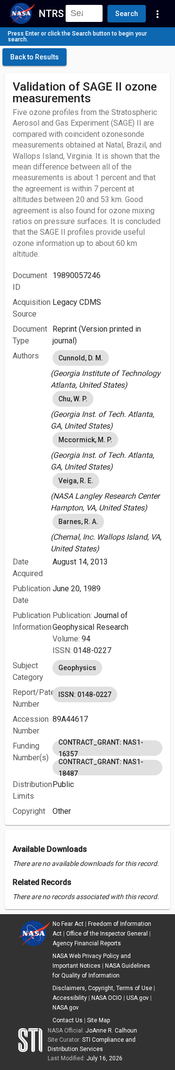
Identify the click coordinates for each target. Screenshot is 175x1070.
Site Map (98, 1020)
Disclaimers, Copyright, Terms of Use (102, 988)
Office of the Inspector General (107, 933)
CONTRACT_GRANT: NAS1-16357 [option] (100, 748)
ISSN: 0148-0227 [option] (84, 694)
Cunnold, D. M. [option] (80, 358)
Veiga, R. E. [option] (75, 481)
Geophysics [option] (77, 668)
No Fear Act (68, 923)
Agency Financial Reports (86, 943)
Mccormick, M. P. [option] (85, 440)
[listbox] (107, 369)
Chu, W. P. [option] (73, 399)
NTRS (51, 13)
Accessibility (69, 998)
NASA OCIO (106, 998)
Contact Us (67, 1020)
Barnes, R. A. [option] (78, 522)
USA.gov (137, 998)
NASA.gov (65, 1007)
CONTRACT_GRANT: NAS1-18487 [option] (100, 767)
